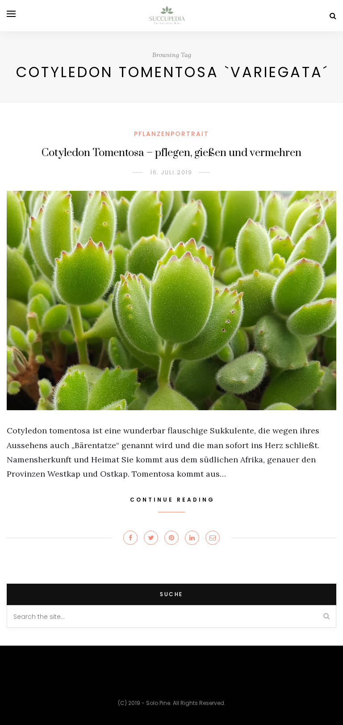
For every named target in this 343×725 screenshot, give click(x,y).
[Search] (333, 16)
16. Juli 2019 (171, 172)
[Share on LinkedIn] (192, 538)
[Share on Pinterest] (171, 538)
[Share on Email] (212, 538)
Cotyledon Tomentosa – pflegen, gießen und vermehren (171, 153)
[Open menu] (11, 14)
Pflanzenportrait (171, 133)
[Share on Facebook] (130, 538)
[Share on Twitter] (151, 538)
